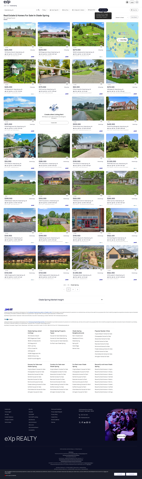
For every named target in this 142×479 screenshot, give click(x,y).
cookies (9, 471)
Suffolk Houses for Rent (79, 387)
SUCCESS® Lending (33, 417)
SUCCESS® (31, 414)
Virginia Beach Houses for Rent (81, 369)
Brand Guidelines (55, 419)
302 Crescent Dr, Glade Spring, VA (13, 238)
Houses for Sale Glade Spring (58, 336)
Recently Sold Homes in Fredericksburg (104, 384)
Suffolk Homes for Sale (101, 351)
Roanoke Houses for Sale (35, 379)
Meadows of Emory (78, 338)
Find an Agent (8, 411)
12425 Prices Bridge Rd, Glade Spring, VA (117, 126)
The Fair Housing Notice (88, 462)
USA (64, 285)
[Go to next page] (78, 289)
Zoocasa (31, 411)
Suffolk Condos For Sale (57, 387)
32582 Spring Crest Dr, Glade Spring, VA (49, 238)
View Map (123, 40)
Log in (132, 2)
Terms (105, 471)
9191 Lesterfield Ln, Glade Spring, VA (48, 163)
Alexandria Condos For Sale (58, 374)
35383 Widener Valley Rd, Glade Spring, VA (16, 201)
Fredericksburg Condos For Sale (59, 384)
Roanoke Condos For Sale (57, 379)
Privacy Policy (54, 414)
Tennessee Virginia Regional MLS (36, 322)
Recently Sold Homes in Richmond (104, 382)
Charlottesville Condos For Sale (59, 389)
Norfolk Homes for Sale (101, 341)
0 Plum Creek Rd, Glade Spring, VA (82, 89)
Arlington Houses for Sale (35, 392)
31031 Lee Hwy (32, 346)
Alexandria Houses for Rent (80, 374)
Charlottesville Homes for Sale (103, 354)
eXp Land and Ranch (33, 427)
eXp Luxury (31, 424)
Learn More (89, 464)
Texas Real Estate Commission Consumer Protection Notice (71, 461)
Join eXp (7, 414)
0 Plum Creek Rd (32, 348)
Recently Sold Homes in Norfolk (104, 377)
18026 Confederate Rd (34, 341)
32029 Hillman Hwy (33, 356)
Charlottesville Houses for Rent (81, 389)
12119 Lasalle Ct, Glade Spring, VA (116, 275)
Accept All (119, 474)
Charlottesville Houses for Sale (37, 389)
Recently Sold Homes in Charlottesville (104, 389)
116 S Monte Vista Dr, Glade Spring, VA (14, 52)
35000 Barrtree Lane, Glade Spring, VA (117, 163)
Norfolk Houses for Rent (79, 377)
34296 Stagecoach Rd (34, 353)
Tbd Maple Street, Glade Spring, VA (82, 275)
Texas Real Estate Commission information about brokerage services (71, 459)
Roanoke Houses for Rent (80, 379)
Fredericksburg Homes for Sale (103, 349)
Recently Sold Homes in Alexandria (104, 374)
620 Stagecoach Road (34, 338)
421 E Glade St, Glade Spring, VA (13, 163)
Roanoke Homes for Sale (102, 344)
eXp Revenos (32, 419)
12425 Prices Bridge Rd (34, 358)
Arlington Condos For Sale (57, 392)
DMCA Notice (71, 452)
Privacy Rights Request (56, 411)
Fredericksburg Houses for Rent (82, 384)
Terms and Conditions (56, 409)
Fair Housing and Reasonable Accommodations (71, 455)
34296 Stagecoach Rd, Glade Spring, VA (15, 126)
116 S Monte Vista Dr (33, 336)
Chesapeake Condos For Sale (58, 372)
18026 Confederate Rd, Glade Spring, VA (83, 52)
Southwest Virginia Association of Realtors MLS (40, 312)
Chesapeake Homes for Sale (103, 336)
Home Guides (8, 422)
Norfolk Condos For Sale (57, 377)
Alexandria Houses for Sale (35, 374)
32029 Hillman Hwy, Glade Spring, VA (82, 126)
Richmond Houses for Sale (35, 382)
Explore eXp (7, 409)
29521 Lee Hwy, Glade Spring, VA (115, 201)
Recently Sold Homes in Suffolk (104, 387)
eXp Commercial (32, 422)
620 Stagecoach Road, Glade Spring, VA (49, 52)
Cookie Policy (54, 417)
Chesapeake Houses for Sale (36, 372)
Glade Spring (75, 285)
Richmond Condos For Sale (58, 382)
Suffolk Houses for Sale (34, 387)
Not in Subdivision (78, 336)
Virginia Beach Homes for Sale (103, 334)
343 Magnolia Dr (32, 343)
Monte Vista (76, 348)
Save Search (134, 17)
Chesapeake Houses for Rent (81, 372)
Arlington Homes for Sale (102, 356)
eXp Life (30, 409)
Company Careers (9, 419)
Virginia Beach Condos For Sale (59, 369)
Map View (135, 10)
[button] (71, 299)
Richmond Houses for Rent (80, 382)
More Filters (104, 10)
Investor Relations (9, 417)
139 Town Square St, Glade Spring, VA (83, 238)
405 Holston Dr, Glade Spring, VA (81, 163)
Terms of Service (82, 453)
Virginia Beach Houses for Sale (36, 369)
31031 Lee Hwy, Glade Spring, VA (47, 89)
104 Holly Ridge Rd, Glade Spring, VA (116, 238)
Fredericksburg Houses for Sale (37, 384)
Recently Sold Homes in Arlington (104, 392)
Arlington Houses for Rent (80, 392)
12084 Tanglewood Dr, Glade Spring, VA (15, 275)
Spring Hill (75, 343)
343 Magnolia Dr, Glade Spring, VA (13, 89)
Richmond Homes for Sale (102, 346)
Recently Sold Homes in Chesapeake (104, 372)
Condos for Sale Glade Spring (58, 338)
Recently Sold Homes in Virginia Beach (104, 369)
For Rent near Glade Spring (57, 343)
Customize (131, 474)
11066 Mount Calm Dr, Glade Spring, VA (83, 201)
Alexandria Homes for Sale (102, 339)
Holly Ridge (76, 346)
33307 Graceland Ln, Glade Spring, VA (49, 201)
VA (68, 285)
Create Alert (54, 122)
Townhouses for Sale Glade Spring (59, 341)
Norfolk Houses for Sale (34, 377)
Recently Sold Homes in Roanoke (104, 379)
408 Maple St (31, 351)
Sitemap (53, 422)
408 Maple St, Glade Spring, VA (115, 89)
